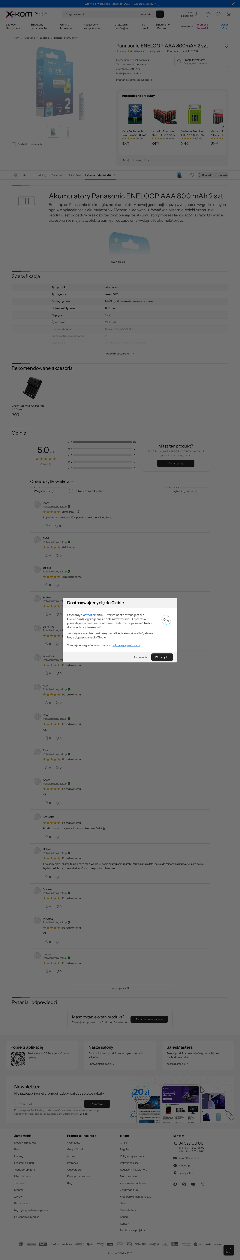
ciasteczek (88, 615)
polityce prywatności (126, 645)
